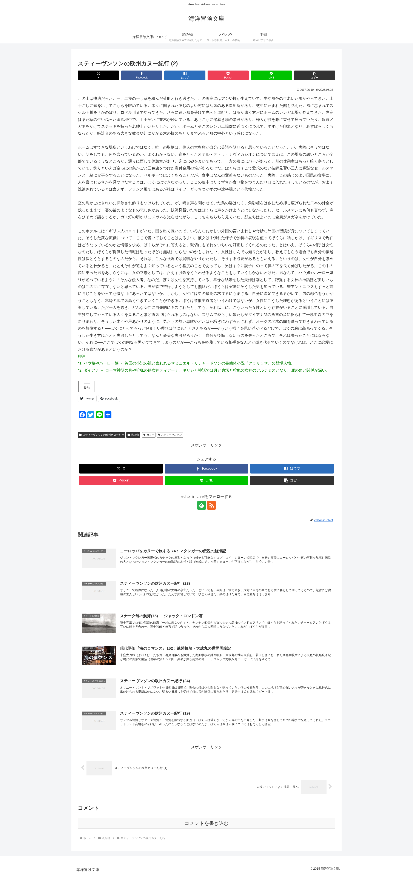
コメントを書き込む (207, 823)
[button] (314, 75)
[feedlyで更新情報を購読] (201, 505)
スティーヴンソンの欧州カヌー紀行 (103, 434)
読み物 (135, 434)
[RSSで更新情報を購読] (211, 505)
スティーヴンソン (171, 434)
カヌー (150, 434)
